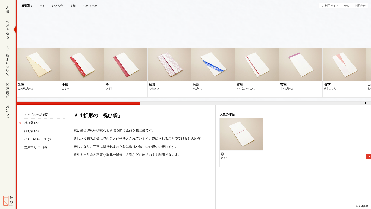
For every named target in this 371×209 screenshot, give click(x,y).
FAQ (346, 5)
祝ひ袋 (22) (32, 122)
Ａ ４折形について (7, 61)
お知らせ (7, 112)
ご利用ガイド (330, 5)
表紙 (7, 10)
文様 (73, 5)
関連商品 (7, 90)
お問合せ (360, 5)
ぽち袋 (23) (32, 131)
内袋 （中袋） (91, 5)
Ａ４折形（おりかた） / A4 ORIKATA (8, 200)
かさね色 (57, 5)
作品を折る (7, 29)
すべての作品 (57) (36, 114)
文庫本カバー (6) (35, 147)
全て (42, 5)
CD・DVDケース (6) (38, 139)
